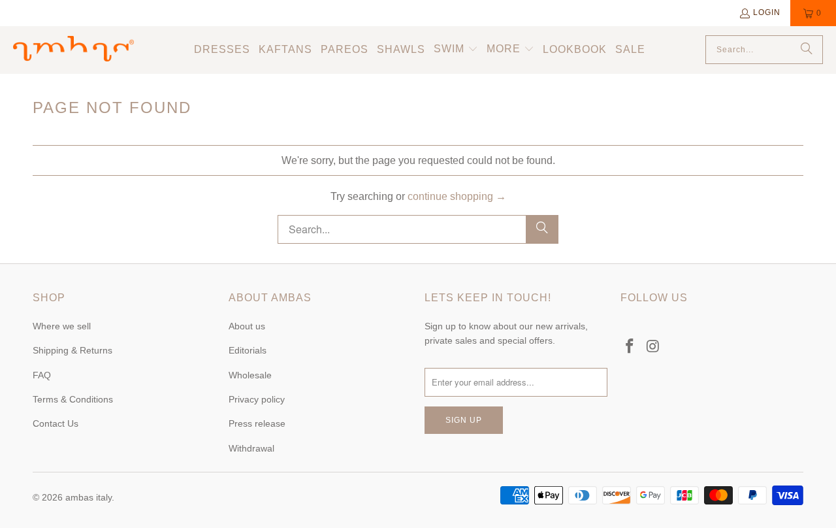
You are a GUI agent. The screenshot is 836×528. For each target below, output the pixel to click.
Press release (257, 423)
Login (766, 12)
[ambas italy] (73, 49)
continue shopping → (457, 196)
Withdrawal (251, 448)
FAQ (42, 375)
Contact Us (55, 423)
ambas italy (88, 497)
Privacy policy (257, 399)
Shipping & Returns (72, 350)
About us (247, 326)
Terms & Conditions (73, 399)
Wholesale (250, 375)
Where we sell (62, 326)
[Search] (806, 49)
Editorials (247, 350)
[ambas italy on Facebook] (630, 346)
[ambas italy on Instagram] (654, 346)
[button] (456, 50)
